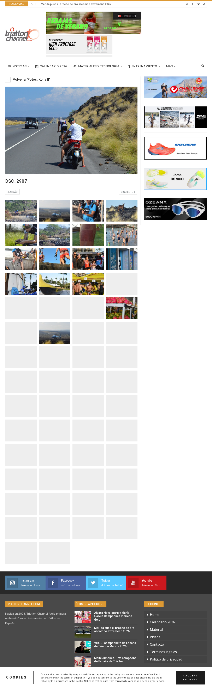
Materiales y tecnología (98, 66)
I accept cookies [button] (190, 677)
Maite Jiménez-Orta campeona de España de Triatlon (115, 659)
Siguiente (127, 192)
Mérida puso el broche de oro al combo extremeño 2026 (75, 4)
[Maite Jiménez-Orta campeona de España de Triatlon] (83, 662)
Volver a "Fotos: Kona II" (31, 79)
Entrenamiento (144, 66)
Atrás (13, 192)
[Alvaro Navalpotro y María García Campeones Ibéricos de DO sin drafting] (83, 617)
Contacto (157, 644)
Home (154, 614)
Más (169, 66)
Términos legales (163, 652)
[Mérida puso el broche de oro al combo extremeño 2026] (83, 632)
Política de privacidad (166, 659)
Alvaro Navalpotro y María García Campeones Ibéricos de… (113, 616)
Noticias (19, 66)
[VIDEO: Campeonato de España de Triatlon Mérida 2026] (83, 647)
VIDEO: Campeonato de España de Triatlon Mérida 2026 (115, 644)
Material (156, 629)
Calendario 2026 (53, 66)
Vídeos (155, 637)
